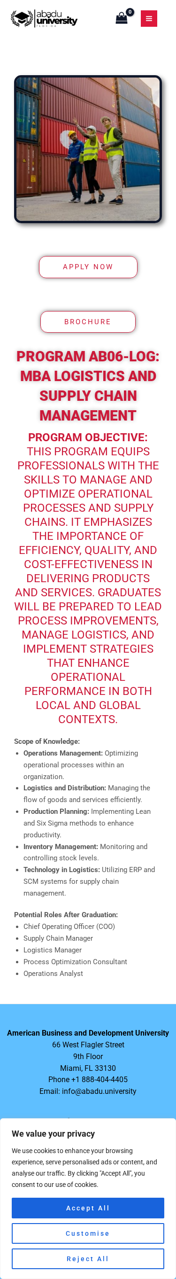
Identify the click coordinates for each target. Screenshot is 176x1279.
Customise (88, 1233)
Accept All (88, 1208)
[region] (88, 1198)
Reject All (88, 1259)
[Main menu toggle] (149, 18)
